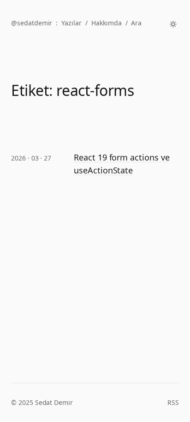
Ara (136, 22)
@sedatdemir (31, 22)
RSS (173, 402)
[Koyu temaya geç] (173, 24)
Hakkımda (106, 22)
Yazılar (71, 22)
